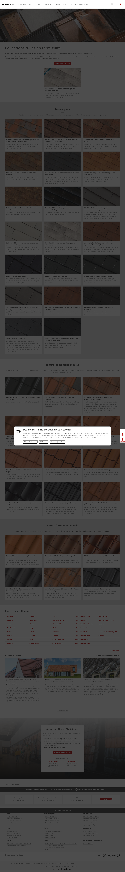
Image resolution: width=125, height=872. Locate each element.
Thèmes (31, 4)
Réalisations (22, 4)
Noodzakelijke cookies (57, 442)
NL (114, 4)
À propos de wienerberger (79, 4)
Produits (57, 4)
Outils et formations (44, 4)
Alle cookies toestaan (30, 442)
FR (112, 4)
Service (65, 4)
